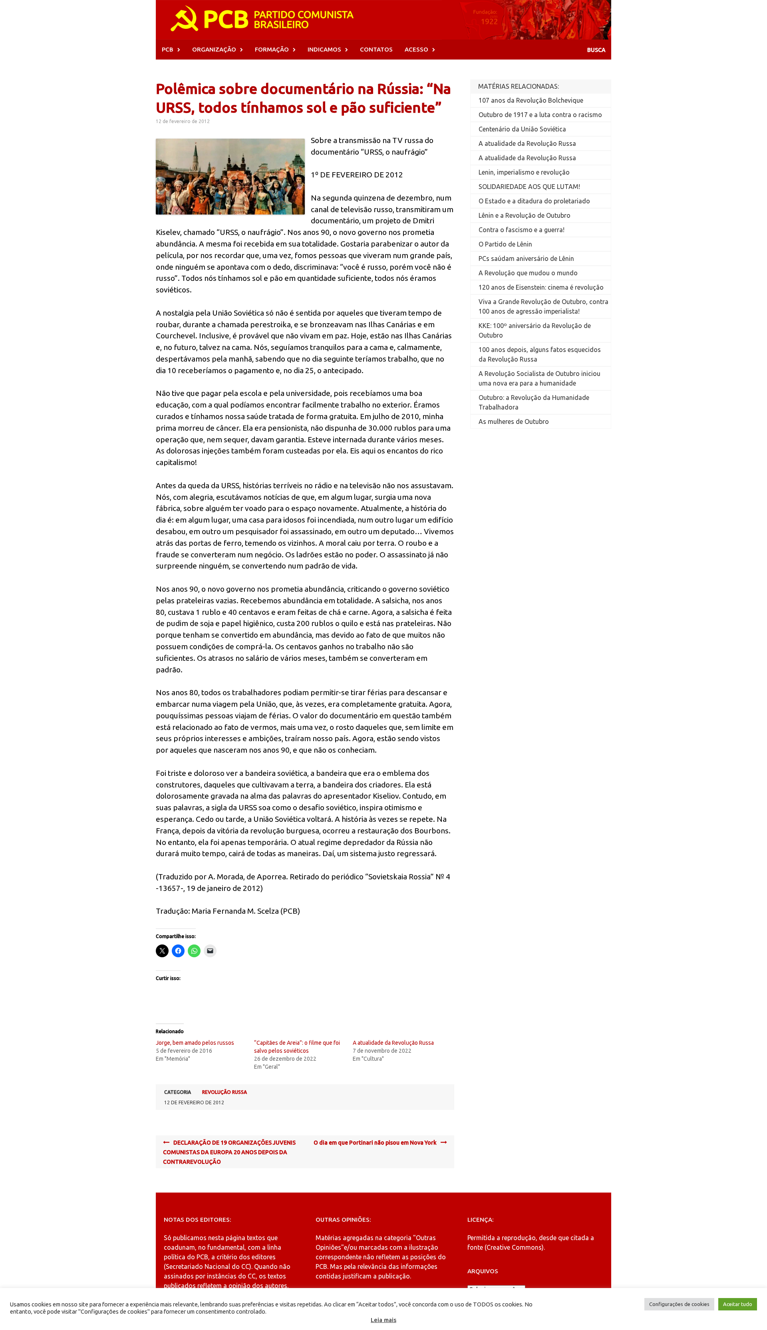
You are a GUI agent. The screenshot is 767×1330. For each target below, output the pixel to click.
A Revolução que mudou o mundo (528, 272)
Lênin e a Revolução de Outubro (524, 215)
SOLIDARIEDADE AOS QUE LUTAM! (529, 186)
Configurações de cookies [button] (679, 1304)
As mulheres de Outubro (514, 421)
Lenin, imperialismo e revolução (524, 172)
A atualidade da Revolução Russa (393, 1043)
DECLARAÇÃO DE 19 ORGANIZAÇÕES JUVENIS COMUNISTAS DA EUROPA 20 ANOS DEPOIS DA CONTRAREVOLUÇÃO (229, 1152)
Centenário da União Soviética (522, 129)
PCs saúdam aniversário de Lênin (526, 258)
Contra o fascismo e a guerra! (521, 229)
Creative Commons (514, 1247)
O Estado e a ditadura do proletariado (534, 201)
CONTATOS (376, 49)
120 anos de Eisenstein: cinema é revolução (541, 287)
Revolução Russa (224, 1092)
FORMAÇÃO (272, 49)
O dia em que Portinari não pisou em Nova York (375, 1142)
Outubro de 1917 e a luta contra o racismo (540, 114)
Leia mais (383, 1319)
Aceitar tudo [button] (737, 1304)
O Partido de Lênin (505, 244)
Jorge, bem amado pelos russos (195, 1043)
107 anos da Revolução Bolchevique (531, 100)
